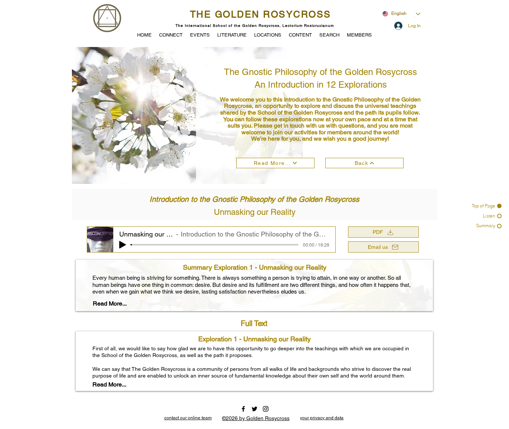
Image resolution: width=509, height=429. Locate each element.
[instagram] (265, 409)
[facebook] (243, 409)
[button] (200, 34)
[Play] (122, 244)
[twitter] (254, 409)
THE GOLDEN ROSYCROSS (260, 14)
